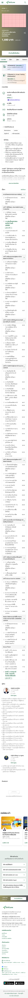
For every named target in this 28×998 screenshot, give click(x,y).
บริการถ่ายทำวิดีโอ (5, 949)
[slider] (13, 26)
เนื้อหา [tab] (10, 60)
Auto (19, 26)
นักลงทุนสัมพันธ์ (5, 952)
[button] (7, 130)
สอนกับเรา (4, 947)
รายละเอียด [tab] (3, 60)
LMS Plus (4, 954)
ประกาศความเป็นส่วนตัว (14, 996)
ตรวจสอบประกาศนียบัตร (6, 938)
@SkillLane (6, 969)
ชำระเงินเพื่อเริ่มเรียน (14, 53)
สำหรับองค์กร (4, 937)
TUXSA (3, 935)
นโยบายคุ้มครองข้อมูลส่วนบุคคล (11, 993)
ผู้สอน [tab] (17, 60)
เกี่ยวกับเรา (4, 945)
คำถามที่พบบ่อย (7, 961)
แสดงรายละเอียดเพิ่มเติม (14, 183)
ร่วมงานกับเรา (4, 950)
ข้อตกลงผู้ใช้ (20, 993)
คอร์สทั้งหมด (4, 933)
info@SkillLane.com (8, 971)
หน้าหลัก (3, 8)
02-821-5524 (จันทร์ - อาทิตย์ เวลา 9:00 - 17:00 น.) (14, 962)
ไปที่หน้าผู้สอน (13, 695)
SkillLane (5, 967)
